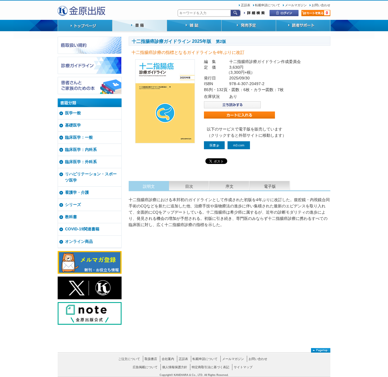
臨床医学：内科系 (81, 150)
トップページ (85, 26)
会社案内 (168, 359)
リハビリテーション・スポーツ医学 (91, 177)
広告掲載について (145, 367)
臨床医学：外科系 (81, 162)
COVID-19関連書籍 (82, 229)
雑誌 (194, 26)
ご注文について (129, 359)
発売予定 (248, 26)
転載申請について (267, 5)
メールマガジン (296, 5)
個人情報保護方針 (174, 367)
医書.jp (214, 145)
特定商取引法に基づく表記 (210, 367)
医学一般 (73, 113)
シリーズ (73, 205)
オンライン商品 (79, 241)
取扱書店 (151, 359)
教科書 (71, 217)
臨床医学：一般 (79, 137)
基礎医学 (73, 125)
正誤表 (245, 5)
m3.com (238, 145)
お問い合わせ (321, 5)
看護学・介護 (77, 192)
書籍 (139, 26)
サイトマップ (243, 367)
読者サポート (303, 26)
